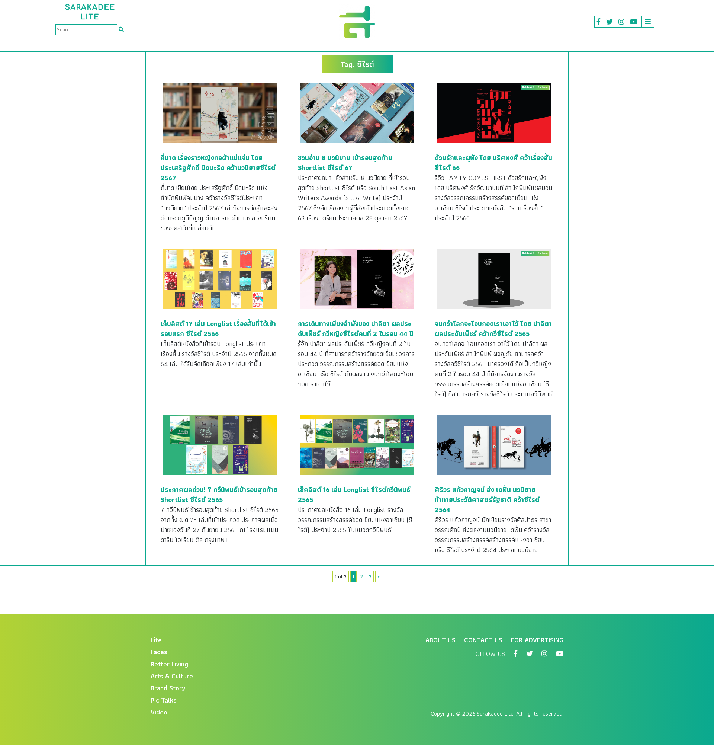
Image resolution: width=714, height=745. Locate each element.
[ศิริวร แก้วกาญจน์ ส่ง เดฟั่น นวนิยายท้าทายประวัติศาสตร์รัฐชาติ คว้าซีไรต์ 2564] (494, 444)
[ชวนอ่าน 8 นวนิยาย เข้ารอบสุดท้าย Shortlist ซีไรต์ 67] (357, 112)
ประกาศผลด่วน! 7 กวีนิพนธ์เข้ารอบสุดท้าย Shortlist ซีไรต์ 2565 (219, 494)
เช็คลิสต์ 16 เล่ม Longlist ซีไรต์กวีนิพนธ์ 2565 (354, 494)
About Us (440, 639)
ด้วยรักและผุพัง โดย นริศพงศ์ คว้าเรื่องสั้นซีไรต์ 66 (493, 162)
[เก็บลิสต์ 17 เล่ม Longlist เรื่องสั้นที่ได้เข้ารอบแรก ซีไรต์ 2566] (220, 278)
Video (159, 712)
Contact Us (483, 639)
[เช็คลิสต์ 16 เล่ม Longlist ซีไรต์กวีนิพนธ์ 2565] (357, 444)
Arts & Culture (172, 676)
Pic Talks (164, 700)
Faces (159, 651)
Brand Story (168, 687)
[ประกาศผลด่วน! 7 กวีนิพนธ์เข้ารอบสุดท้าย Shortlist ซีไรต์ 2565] (220, 444)
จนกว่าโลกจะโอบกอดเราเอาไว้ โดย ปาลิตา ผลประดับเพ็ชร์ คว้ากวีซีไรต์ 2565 (493, 328)
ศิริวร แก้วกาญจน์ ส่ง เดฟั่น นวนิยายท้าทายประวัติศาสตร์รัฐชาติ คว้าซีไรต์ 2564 (487, 499)
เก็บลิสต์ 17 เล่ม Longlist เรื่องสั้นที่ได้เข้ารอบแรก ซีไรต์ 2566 (218, 328)
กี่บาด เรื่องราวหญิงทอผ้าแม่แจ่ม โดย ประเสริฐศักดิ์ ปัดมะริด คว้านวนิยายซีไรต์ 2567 (218, 167)
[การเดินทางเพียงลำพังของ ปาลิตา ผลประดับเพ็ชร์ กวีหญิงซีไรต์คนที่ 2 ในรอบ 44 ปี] (357, 278)
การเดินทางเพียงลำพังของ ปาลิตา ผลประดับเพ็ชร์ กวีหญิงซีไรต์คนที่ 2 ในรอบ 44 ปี (356, 328)
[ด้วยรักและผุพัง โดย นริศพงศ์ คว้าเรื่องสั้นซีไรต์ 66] (494, 112)
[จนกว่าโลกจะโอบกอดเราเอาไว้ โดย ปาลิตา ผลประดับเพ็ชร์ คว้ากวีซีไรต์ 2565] (494, 278)
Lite (156, 639)
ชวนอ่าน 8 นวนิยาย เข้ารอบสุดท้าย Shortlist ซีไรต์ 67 (345, 162)
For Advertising (537, 639)
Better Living (169, 664)
